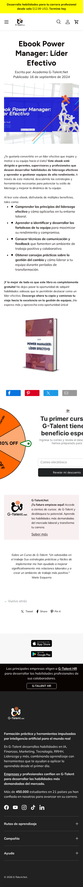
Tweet (29, 611)
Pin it (57, 611)
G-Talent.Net (20, 877)
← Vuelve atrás (15, 601)
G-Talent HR (41, 686)
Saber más (39, 534)
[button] (76, 22)
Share (43, 611)
